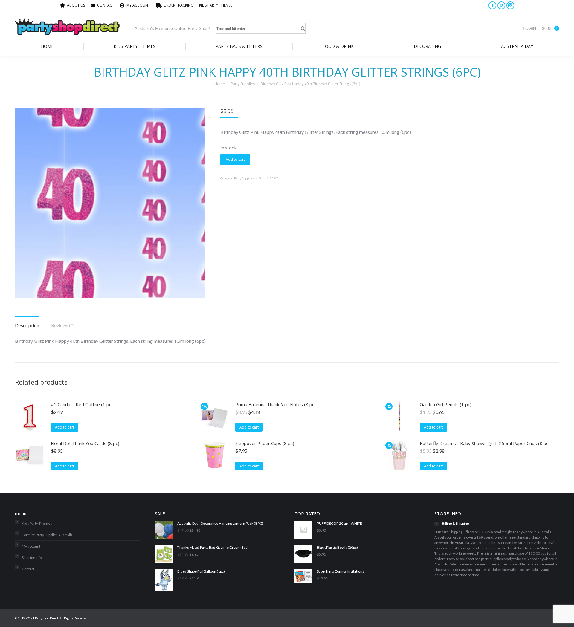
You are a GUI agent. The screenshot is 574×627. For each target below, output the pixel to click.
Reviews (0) (63, 325)
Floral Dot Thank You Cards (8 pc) (85, 443)
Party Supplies (244, 178)
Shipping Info (32, 557)
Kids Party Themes (37, 523)
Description (27, 325)
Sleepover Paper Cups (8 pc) (264, 443)
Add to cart (235, 159)
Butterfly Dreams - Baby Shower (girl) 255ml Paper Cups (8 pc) (485, 443)
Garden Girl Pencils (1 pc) (445, 404)
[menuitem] (72, 5)
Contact (28, 569)
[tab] (27, 322)
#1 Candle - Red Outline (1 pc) (82, 404)
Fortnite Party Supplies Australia (47, 535)
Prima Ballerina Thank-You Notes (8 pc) (275, 404)
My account (31, 546)
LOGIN (529, 28)
